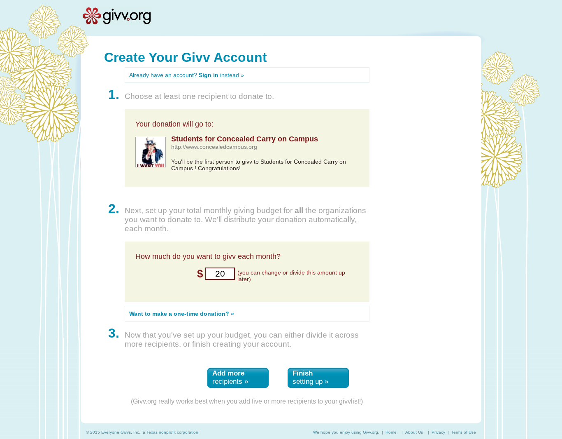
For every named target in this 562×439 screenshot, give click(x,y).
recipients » (230, 377)
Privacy (438, 432)
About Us (414, 432)
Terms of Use (463, 432)
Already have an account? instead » (186, 75)
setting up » (310, 377)
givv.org (116, 16)
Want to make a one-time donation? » (181, 313)
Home (391, 432)
